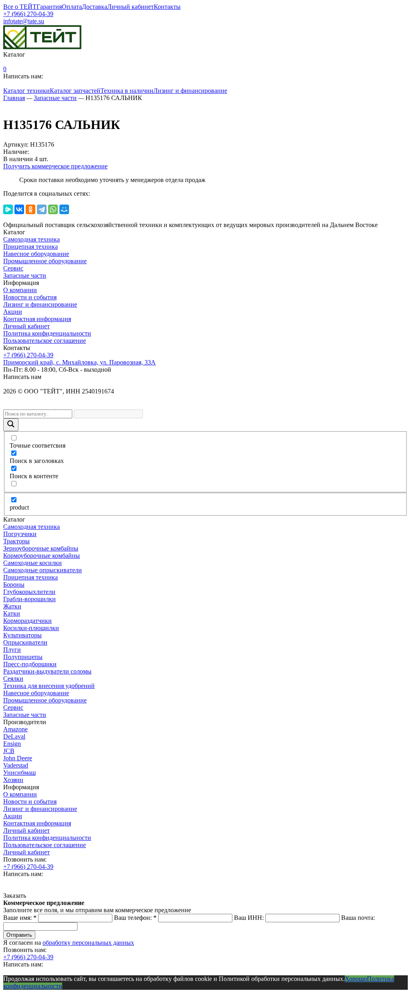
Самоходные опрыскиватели (42, 570)
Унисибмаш (19, 772)
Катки (11, 613)
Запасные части (24, 275)
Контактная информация (37, 318)
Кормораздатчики (27, 620)
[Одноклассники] (30, 209)
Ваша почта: (358, 917)
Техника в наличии (126, 90)
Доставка (94, 6)
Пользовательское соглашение (44, 340)
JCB (8, 750)
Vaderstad (15, 765)
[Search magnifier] (10, 424)
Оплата (72, 6)
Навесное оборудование (36, 253)
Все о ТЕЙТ (20, 6)
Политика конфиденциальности (47, 333)
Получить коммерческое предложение (55, 166)
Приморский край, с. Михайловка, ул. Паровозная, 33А (79, 362)
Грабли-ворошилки (29, 599)
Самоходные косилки (32, 562)
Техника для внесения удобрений (49, 685)
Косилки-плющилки (31, 627)
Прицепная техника (30, 246)
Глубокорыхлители (29, 591)
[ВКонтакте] (19, 209)
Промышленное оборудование (45, 261)
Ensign (12, 743)
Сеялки (13, 678)
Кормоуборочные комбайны (41, 555)
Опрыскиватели (25, 642)
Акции (12, 311)
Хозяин (13, 779)
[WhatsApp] (53, 209)
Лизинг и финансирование (190, 90)
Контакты (167, 6)
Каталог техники (26, 90)
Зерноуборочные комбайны (40, 548)
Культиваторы (22, 635)
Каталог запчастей (75, 90)
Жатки (12, 606)
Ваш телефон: (135, 917)
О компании (20, 290)
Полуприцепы (23, 656)
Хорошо (356, 978)
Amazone (15, 729)
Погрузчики (20, 533)
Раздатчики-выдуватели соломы (47, 671)
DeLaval (14, 736)
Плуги (12, 649)
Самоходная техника (31, 239)
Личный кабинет (130, 6)
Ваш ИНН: (249, 917)
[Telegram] (42, 209)
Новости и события (30, 297)
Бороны (13, 584)
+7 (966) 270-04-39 (28, 13)
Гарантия (49, 6)
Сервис (13, 268)
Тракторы (16, 541)
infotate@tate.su (23, 21)
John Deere (17, 758)
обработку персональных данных (88, 942)
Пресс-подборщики (30, 664)
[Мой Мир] (64, 209)
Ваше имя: (20, 917)
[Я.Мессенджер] (8, 209)
